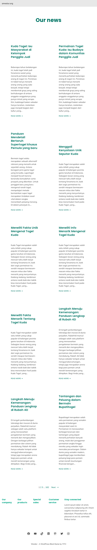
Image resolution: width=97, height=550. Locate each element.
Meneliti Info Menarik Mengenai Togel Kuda (72, 231)
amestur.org (7, 3)
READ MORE (17, 116)
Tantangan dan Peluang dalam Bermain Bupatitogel (70, 401)
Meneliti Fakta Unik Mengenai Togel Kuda (24, 231)
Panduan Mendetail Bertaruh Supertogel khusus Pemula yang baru (24, 141)
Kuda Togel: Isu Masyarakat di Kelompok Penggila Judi (21, 51)
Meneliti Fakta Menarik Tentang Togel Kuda (23, 318)
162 (47, 487)
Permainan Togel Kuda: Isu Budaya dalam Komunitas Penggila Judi (71, 51)
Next (55, 487)
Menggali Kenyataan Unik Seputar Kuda (70, 150)
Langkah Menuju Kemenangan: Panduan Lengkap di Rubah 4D (72, 314)
